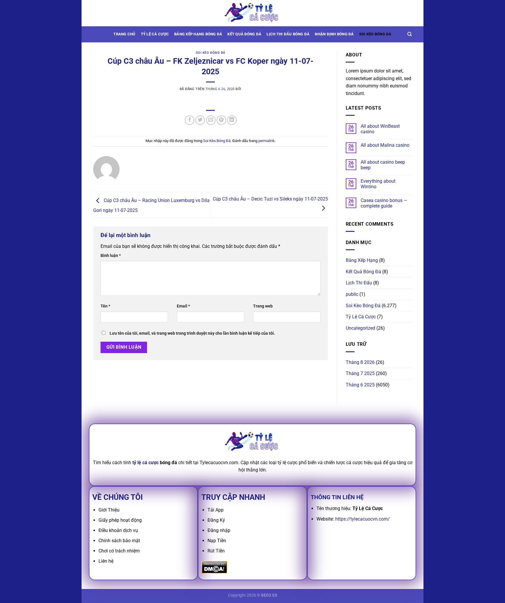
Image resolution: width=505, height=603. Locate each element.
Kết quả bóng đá (244, 34)
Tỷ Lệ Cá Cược (155, 34)
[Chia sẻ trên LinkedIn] (232, 120)
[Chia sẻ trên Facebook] (189, 120)
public (352, 294)
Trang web (263, 306)
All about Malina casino (385, 145)
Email (183, 306)
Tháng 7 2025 (360, 373)
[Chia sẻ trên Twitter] (200, 120)
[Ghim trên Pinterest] (221, 120)
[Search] (409, 34)
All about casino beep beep (383, 164)
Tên (105, 306)
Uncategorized (360, 328)
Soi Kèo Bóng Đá (375, 34)
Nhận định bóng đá (334, 34)
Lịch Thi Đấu (359, 283)
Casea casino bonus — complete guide (384, 203)
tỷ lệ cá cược (145, 462)
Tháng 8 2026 (360, 362)
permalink (266, 141)
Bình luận (111, 255)
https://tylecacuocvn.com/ (362, 519)
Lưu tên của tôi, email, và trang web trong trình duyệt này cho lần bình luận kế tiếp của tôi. (192, 333)
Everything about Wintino (378, 183)
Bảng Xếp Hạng (362, 260)
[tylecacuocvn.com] (252, 13)
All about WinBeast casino (380, 128)
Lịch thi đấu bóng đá (288, 34)
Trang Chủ (124, 34)
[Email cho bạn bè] (211, 120)
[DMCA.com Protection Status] (214, 567)
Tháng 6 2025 (360, 385)
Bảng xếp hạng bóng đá (198, 34)
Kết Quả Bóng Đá (363, 271)
